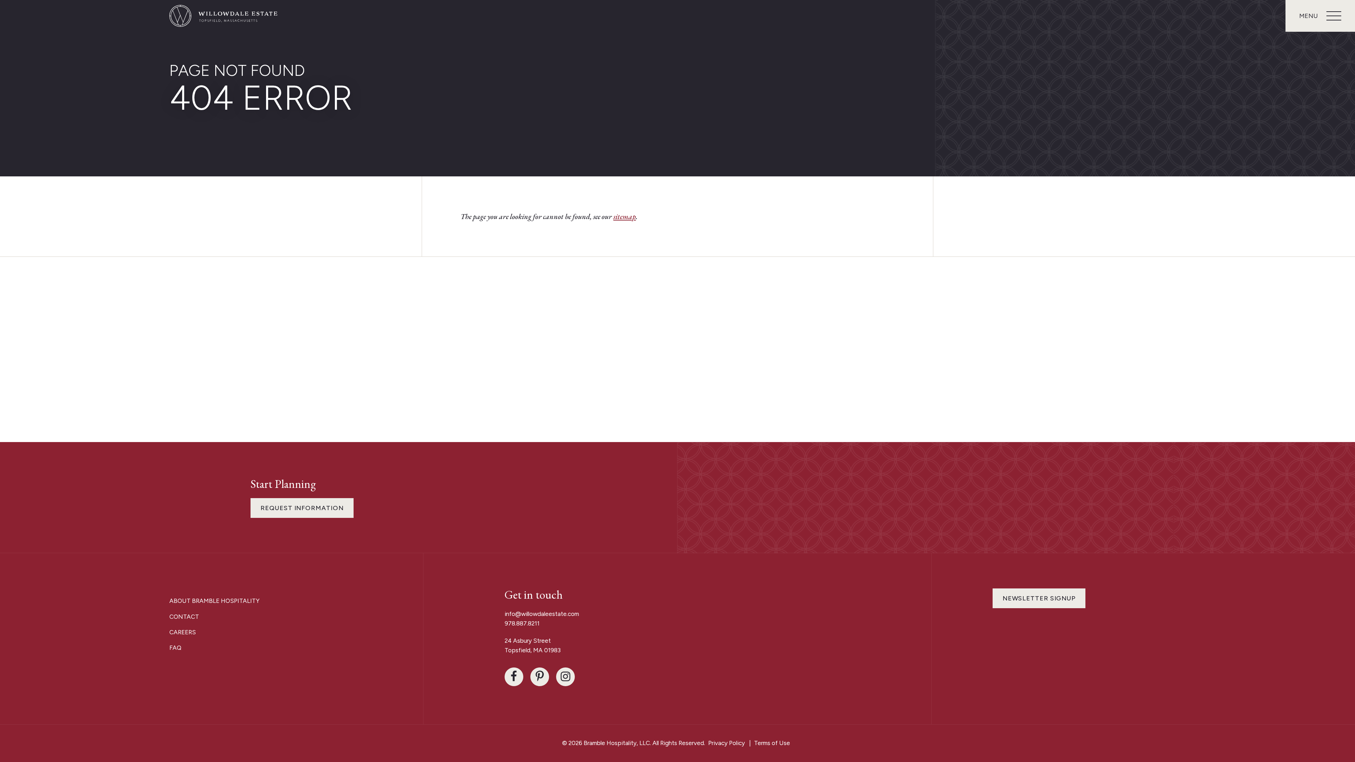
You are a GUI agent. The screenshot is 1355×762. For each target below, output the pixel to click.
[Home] (224, 16)
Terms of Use (772, 742)
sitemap (624, 216)
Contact (184, 616)
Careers (182, 632)
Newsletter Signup (1039, 598)
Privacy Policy (726, 742)
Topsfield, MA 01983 (533, 650)
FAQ (175, 647)
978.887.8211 (522, 623)
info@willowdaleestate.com (542, 613)
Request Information (301, 508)
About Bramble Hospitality (214, 600)
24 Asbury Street (528, 640)
